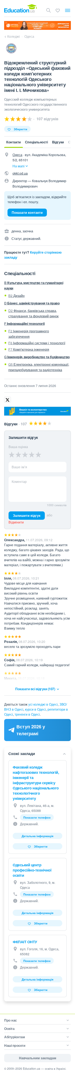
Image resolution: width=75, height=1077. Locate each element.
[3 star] (25, 454)
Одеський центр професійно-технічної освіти (32, 870)
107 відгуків (46, 118)
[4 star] (31, 454)
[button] (37, 753)
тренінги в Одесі (27, 714)
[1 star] (12, 454)
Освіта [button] (9, 1028)
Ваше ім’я (19, 467)
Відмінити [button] (16, 522)
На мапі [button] (18, 166)
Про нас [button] (10, 1020)
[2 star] (18, 454)
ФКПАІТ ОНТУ (25, 941)
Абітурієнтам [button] (14, 1036)
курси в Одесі (35, 709)
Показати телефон (36, 817)
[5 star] (38, 454)
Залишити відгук (26, 515)
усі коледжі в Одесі (43, 704)
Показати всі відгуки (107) (35, 688)
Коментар (19, 481)
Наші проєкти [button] (14, 1045)
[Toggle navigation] (67, 10)
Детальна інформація (37, 836)
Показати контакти (27, 212)
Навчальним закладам (37, 1058)
